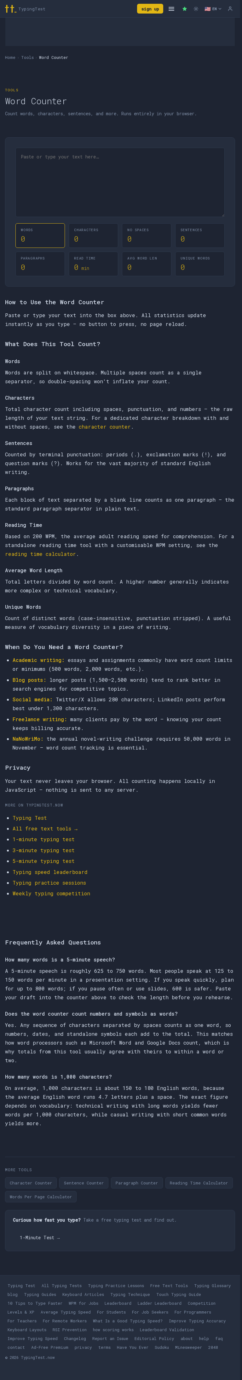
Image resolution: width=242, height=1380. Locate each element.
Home (10, 57)
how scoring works (113, 1329)
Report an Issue (110, 1338)
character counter (105, 426)
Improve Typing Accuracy (197, 1320)
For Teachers (22, 1320)
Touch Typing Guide (178, 1294)
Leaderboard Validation (167, 1329)
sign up (150, 9)
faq (219, 1338)
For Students (111, 1311)
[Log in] (230, 9)
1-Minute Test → (40, 1237)
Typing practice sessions (49, 882)
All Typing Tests (62, 1285)
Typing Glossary (212, 1285)
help (204, 1338)
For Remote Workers (65, 1320)
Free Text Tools (169, 1285)
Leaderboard (118, 1303)
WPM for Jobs (83, 1303)
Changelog (75, 1338)
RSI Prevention (70, 1329)
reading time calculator (40, 553)
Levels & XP (21, 1311)
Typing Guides (40, 1294)
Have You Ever (132, 1347)
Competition (202, 1303)
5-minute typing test (44, 861)
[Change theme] (196, 9)
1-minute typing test (44, 839)
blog (13, 1294)
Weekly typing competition (51, 893)
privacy (83, 1347)
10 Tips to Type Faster (35, 1303)
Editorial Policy (154, 1338)
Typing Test (30, 817)
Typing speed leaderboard (50, 872)
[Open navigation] (171, 9)
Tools (27, 57)
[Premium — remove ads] (185, 9)
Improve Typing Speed (33, 1338)
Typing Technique (130, 1294)
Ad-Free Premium (49, 1347)
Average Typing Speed (66, 1311)
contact (16, 1347)
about (187, 1338)
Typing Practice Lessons (116, 1285)
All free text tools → (45, 828)
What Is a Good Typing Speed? (128, 1320)
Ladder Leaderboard (160, 1303)
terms (104, 1347)
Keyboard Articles (83, 1294)
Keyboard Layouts (27, 1329)
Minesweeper (188, 1347)
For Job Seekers (150, 1311)
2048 (213, 1347)
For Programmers (193, 1311)
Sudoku (162, 1347)
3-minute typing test (44, 850)
